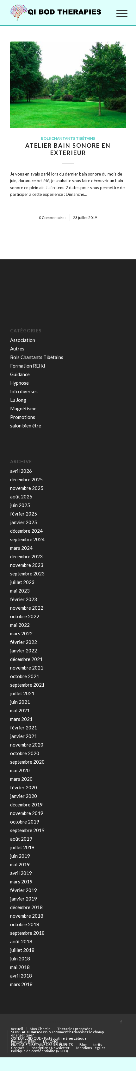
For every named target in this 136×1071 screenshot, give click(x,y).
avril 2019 (21, 873)
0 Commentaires (52, 217)
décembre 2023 (26, 556)
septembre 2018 (27, 933)
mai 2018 (20, 967)
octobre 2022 (24, 616)
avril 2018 (21, 975)
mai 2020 (20, 770)
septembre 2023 (27, 573)
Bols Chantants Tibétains (68, 138)
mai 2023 (20, 590)
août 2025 (21, 496)
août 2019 (21, 839)
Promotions (22, 417)
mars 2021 (21, 719)
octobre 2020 (24, 753)
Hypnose (19, 383)
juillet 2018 (22, 950)
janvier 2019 (23, 898)
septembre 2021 (27, 685)
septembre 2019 (27, 830)
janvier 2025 (23, 522)
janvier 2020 (23, 796)
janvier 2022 (23, 650)
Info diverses (24, 391)
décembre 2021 (26, 659)
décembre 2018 (26, 907)
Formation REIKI (27, 366)
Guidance (20, 374)
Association (22, 340)
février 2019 (23, 890)
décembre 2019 (26, 804)
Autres (17, 348)
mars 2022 (21, 633)
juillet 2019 (22, 847)
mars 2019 (21, 881)
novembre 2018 (26, 916)
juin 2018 (20, 958)
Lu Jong (18, 400)
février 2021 (23, 727)
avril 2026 (21, 471)
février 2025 (23, 513)
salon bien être (25, 425)
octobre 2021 (24, 676)
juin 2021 (20, 702)
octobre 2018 (24, 924)
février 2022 (23, 642)
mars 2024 (21, 548)
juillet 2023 (22, 582)
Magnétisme (23, 408)
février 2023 (23, 599)
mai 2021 (20, 710)
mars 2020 (21, 779)
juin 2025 (20, 505)
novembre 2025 (26, 488)
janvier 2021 (23, 736)
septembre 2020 (27, 762)
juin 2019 (20, 856)
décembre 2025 (26, 479)
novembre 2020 (26, 744)
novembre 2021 (26, 667)
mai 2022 (20, 625)
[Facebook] (121, 1022)
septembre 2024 (27, 539)
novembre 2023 (26, 565)
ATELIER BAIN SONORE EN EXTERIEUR (68, 149)
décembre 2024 (26, 531)
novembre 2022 (26, 608)
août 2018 (21, 941)
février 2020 (23, 787)
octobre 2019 (24, 821)
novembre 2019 (26, 813)
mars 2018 (21, 984)
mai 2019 (20, 864)
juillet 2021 (22, 693)
